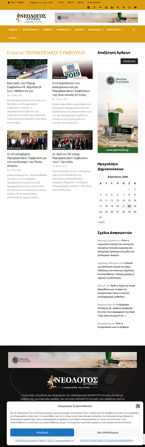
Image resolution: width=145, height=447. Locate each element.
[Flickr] (100, 7)
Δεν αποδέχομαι (107, 432)
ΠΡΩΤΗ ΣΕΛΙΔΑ (59, 77)
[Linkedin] (112, 7)
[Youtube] (135, 7)
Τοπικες (11, 77)
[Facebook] (94, 7)
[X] (129, 7)
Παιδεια (79, 29)
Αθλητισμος (113, 29)
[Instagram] (106, 7)
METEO (81, 2)
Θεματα (47, 29)
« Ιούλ (101, 222)
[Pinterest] (117, 7)
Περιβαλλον (63, 29)
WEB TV (70, 2)
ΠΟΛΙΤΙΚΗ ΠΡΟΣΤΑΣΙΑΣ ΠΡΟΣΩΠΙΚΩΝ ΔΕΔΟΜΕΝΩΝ (106, 440)
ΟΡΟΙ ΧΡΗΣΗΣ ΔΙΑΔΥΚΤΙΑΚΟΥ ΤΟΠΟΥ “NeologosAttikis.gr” (44, 440)
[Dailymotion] (88, 7)
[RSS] (123, 7)
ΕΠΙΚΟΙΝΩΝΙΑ (94, 2)
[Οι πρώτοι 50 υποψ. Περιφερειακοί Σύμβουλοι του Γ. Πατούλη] (72, 140)
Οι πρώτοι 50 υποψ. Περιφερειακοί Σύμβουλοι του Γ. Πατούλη (70, 158)
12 (111, 200)
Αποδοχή (42, 432)
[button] (138, 406)
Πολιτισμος (94, 29)
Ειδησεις (13, 29)
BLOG (61, 2)
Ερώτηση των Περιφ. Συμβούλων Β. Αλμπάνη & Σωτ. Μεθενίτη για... (24, 87)
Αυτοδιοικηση (30, 29)
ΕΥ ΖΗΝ (12, 38)
